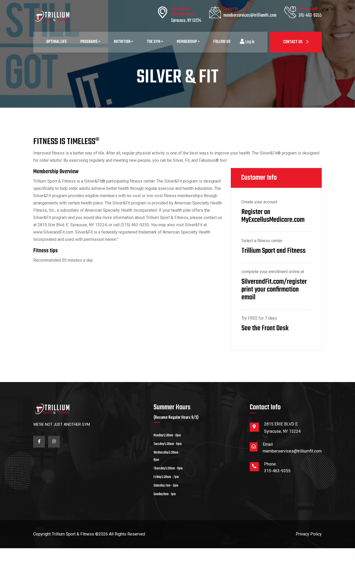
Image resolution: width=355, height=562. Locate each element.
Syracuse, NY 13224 (186, 20)
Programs (89, 41)
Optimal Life (56, 41)
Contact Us (293, 42)
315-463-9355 (310, 15)
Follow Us (222, 41)
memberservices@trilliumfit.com (250, 15)
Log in (249, 42)
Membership (187, 41)
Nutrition (122, 41)
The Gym (154, 41)
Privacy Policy (309, 534)
